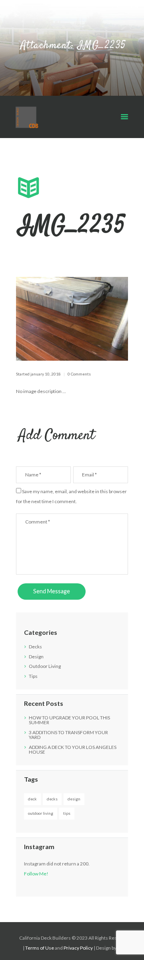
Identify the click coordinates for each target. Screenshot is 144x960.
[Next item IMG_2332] (100, 319)
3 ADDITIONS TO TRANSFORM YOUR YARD (68, 734)
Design (36, 657)
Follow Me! (36, 874)
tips (66, 813)
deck (32, 798)
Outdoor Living (45, 666)
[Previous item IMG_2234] (44, 319)
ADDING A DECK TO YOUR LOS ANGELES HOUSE (72, 749)
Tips (33, 676)
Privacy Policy (78, 948)
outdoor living (40, 813)
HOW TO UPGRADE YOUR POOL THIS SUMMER (69, 720)
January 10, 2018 (45, 373)
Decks (35, 647)
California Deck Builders (45, 938)
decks (52, 798)
